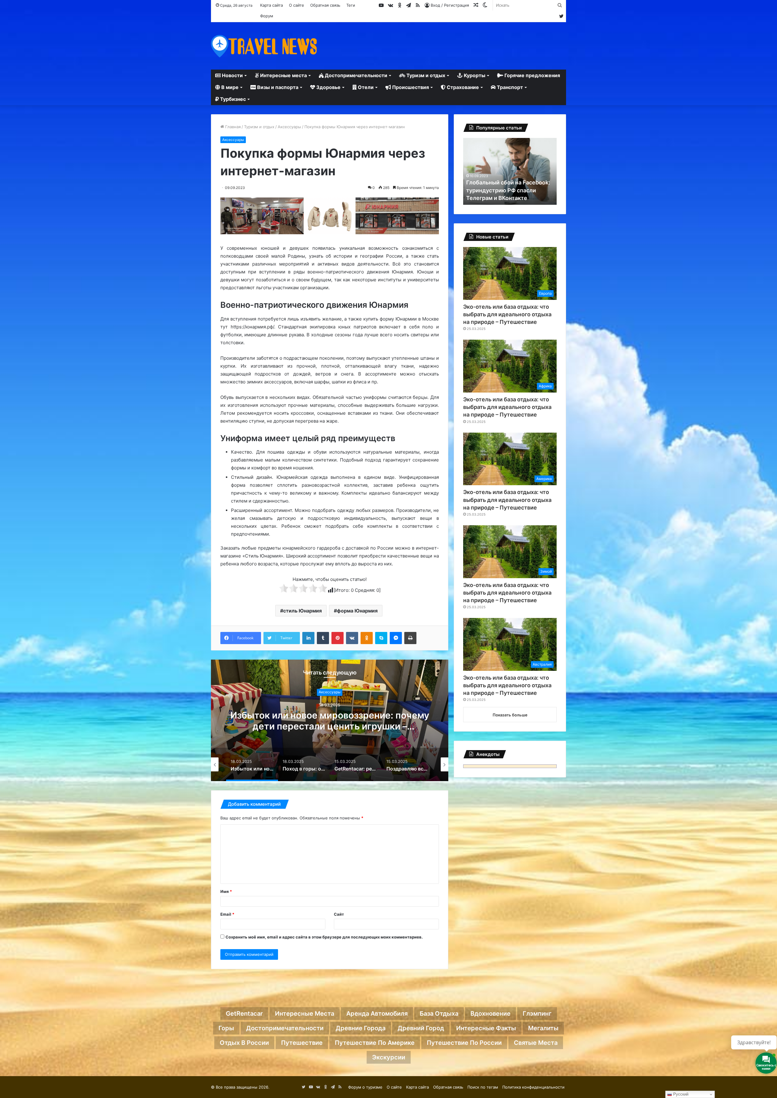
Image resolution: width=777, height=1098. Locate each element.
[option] (329, 720)
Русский (680, 1094)
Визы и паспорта (277, 87)
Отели (365, 87)
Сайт (339, 914)
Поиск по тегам (482, 1087)
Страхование (462, 87)
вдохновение (490, 1013)
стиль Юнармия (302, 611)
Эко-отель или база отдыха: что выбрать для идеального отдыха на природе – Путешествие (507, 314)
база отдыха (439, 1013)
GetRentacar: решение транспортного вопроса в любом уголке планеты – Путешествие (330, 726)
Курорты (474, 75)
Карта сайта (271, 5)
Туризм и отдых (425, 75)
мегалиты (543, 1028)
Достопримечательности (355, 75)
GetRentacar (244, 1013)
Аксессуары (289, 126)
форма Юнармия (357, 611)
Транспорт (509, 87)
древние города (360, 1028)
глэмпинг (537, 1013)
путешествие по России (464, 1042)
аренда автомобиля (377, 1013)
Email (227, 914)
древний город (421, 1028)
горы (226, 1028)
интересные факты (486, 1028)
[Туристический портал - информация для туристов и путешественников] (264, 45)
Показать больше (510, 714)
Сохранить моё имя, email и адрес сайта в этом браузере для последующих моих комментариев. (324, 937)
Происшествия (410, 87)
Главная (232, 126)
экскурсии (388, 1057)
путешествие (302, 1042)
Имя (226, 891)
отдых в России (244, 1042)
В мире (229, 87)
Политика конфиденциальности (533, 1087)
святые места (536, 1042)
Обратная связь (325, 5)
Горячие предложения (531, 75)
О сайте (296, 5)
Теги (350, 5)
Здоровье (328, 87)
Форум (266, 15)
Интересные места (283, 75)
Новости (232, 75)
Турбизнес (232, 99)
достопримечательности (285, 1028)
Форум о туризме (365, 1087)
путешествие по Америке (375, 1042)
